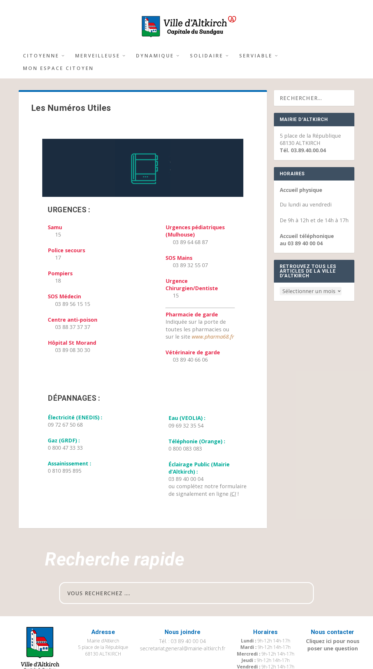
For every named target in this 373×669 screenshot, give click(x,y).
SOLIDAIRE (206, 56)
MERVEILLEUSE (97, 56)
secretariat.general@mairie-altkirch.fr (182, 648)
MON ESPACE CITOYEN (58, 68)
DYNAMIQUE (155, 56)
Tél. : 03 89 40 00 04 (182, 641)
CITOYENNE (41, 56)
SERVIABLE (255, 56)
